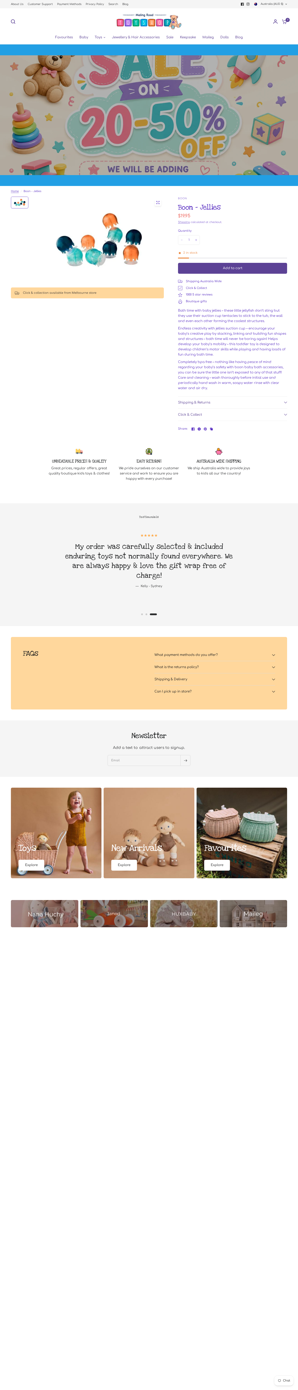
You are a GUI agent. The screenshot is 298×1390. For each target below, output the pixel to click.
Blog (125, 4)
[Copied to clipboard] (211, 429)
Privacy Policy (95, 4)
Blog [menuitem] (239, 37)
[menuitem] (18, 4)
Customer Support (40, 4)
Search (113, 4)
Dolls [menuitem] (224, 37)
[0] (283, 21)
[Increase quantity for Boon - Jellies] (196, 240)
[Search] (14, 21)
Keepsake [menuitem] (188, 37)
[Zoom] (158, 202)
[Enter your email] (185, 760)
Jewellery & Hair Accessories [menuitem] (136, 37)
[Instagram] (248, 4)
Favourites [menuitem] (64, 37)
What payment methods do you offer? (186, 655)
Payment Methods (69, 4)
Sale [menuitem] (169, 37)
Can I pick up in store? (173, 691)
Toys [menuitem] (98, 37)
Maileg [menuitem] (208, 37)
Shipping (184, 222)
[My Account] (275, 21)
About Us (17, 4)
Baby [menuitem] (83, 37)
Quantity (185, 230)
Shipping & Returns (194, 402)
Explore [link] (31, 865)
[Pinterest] (205, 429)
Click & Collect (190, 415)
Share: (183, 428)
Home (15, 191)
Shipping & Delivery (170, 679)
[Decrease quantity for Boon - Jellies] (181, 240)
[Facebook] (242, 4)
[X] (199, 429)
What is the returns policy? (176, 667)
